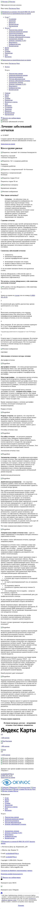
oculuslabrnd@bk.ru (7, 774)
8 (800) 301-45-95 (29, 12)
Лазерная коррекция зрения (18, 31)
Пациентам (8, 53)
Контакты (8, 57)
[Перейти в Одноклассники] (24, 787)
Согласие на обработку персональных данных (16, 870)
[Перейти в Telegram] (5, 787)
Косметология (13, 24)
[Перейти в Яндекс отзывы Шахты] (9, 791)
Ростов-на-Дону (14, 8)
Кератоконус (13, 42)
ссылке (17, 295)
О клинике (12, 19)
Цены (7, 49)
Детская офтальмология (17, 35)
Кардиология (13, 26)
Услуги (7, 28)
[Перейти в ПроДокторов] (6, 789)
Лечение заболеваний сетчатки (19, 37)
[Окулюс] (8, 1)
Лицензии (12, 21)
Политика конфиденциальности (12, 874)
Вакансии (12, 22)
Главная (7, 93)
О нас (7, 17)
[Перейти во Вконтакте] (13, 787)
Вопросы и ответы (11, 102)
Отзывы (7, 51)
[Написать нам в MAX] (1, 886)
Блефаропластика (15, 44)
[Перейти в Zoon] (33, 787)
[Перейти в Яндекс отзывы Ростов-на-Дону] (24, 789)
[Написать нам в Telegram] (1, 893)
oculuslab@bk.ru (11, 857)
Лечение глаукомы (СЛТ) (17, 40)
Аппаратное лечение (16, 39)
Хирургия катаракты (16, 33)
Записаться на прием (24, 13)
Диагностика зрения (16, 30)
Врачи (7, 48)
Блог (6, 55)
